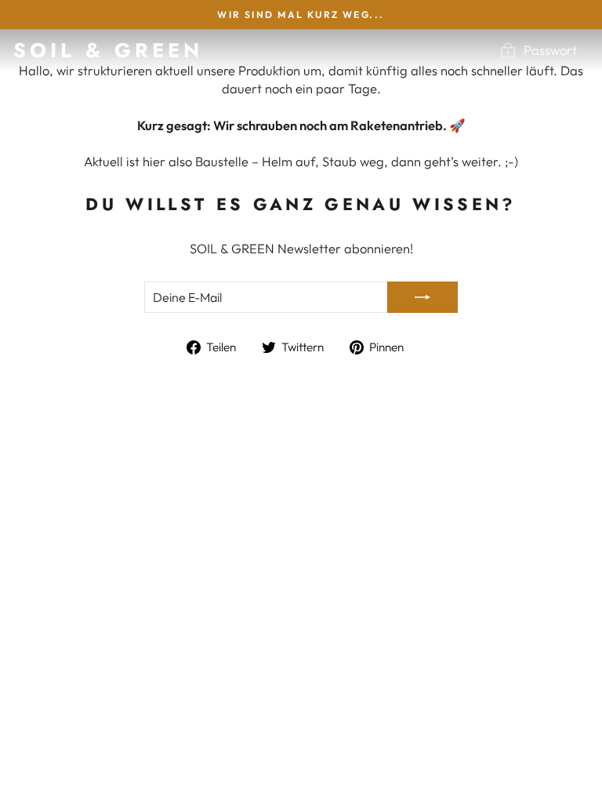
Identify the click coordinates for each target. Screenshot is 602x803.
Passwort (550, 50)
